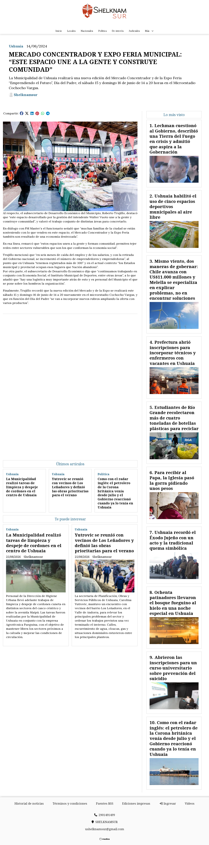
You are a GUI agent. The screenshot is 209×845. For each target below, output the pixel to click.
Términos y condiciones (70, 803)
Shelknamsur (26, 95)
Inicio (59, 30)
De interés (118, 30)
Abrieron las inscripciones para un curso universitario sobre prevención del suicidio (173, 667)
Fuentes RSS (104, 803)
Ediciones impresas (136, 803)
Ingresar (169, 803)
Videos (189, 803)
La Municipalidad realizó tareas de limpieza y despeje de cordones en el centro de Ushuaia (22, 487)
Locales (71, 30)
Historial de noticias (29, 803)
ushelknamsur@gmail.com (104, 829)
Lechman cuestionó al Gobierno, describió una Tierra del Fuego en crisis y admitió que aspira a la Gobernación (174, 139)
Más (147, 30)
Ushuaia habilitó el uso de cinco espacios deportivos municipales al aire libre (173, 206)
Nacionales (87, 30)
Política (102, 30)
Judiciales (134, 30)
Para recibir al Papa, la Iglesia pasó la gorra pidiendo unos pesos (172, 480)
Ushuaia (16, 46)
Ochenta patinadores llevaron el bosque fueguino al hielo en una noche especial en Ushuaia (173, 602)
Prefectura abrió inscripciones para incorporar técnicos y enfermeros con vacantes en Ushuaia (173, 352)
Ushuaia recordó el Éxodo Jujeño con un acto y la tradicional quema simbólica (173, 540)
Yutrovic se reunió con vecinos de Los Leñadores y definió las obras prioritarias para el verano (70, 487)
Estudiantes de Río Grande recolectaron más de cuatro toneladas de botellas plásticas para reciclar (174, 417)
